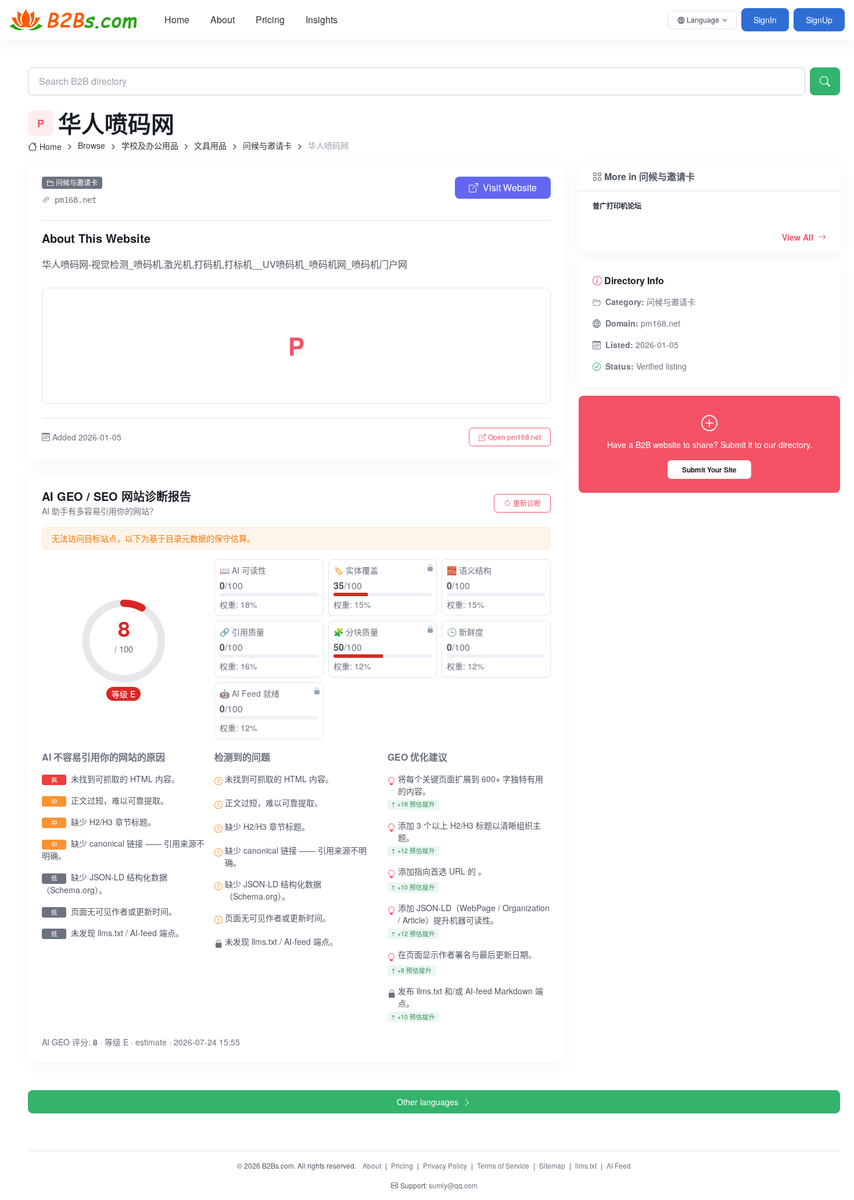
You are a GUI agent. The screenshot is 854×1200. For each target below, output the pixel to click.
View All (799, 237)
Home (176, 19)
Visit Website (510, 187)
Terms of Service (503, 1165)
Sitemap (552, 1165)
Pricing (270, 19)
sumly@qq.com (453, 1185)
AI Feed (619, 1165)
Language (703, 19)
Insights (322, 19)
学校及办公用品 (149, 145)
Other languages (427, 1102)
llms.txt (586, 1165)
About (222, 19)
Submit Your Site (709, 469)
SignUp (819, 20)
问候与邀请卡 (267, 145)
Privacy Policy (445, 1165)
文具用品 (210, 145)
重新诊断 (527, 503)
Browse (91, 145)
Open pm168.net (514, 437)
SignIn (765, 20)
